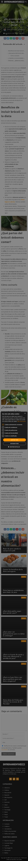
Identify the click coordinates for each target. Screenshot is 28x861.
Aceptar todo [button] (14, 440)
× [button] (24, 413)
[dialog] (14, 430)
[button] (14, 447)
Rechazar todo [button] (14, 443)
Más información (22, 421)
